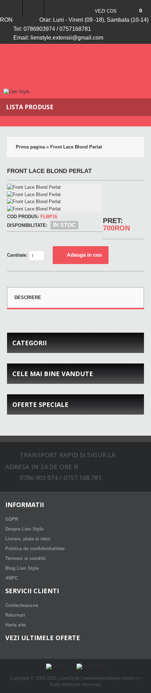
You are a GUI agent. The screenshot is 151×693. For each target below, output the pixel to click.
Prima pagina (30, 147)
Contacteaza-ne (21, 605)
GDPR (11, 519)
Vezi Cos (106, 11)
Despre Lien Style (24, 529)
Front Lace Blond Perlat (76, 147)
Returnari (15, 615)
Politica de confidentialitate (35, 548)
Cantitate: (18, 255)
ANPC (11, 578)
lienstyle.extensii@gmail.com (67, 38)
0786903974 (39, 29)
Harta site (15, 625)
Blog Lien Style (22, 568)
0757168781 (75, 29)
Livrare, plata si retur (28, 538)
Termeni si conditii (25, 558)
